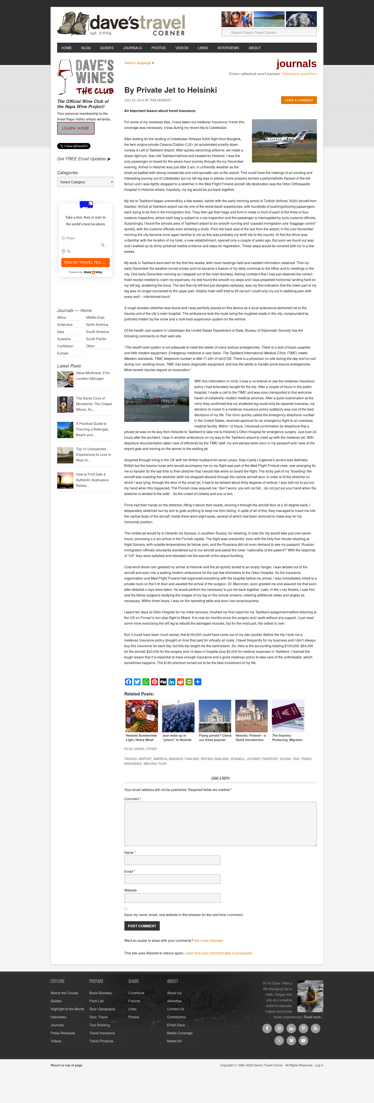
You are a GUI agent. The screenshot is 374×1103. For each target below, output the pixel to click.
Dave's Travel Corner (122, 24)
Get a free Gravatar (208, 940)
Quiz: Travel (98, 1016)
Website (130, 890)
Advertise (174, 1000)
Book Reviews (100, 992)
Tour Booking (99, 1024)
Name (130, 852)
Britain (207, 759)
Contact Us (175, 1008)
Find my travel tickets (86, 262)
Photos (133, 1016)
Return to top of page (66, 1065)
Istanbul (238, 759)
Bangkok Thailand (184, 759)
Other (151, 749)
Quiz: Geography (102, 1008)
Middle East (95, 317)
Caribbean (65, 345)
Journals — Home (74, 310)
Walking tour (154, 763)
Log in (319, 1065)
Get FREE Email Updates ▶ (84, 158)
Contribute (136, 992)
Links (132, 1008)
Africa (61, 317)
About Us (174, 992)
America (160, 759)
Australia (64, 338)
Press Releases (63, 1032)
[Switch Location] (103, 245)
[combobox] (85, 238)
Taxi (296, 759)
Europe (62, 353)
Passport (270, 759)
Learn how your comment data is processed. (218, 952)
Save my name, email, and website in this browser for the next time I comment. (183, 914)
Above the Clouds (64, 992)
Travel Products (101, 1040)
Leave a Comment (299, 100)
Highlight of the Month (67, 1008)
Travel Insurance (102, 1032)
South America (97, 331)
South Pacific (96, 338)
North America (97, 324)
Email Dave (176, 1024)
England (221, 759)
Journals (57, 1024)
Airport (145, 759)
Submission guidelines (299, 73)
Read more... (313, 1016)
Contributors (176, 1016)
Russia (285, 759)
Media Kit (174, 1040)
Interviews (58, 1016)
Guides (56, 1000)
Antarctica (65, 324)
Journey (254, 759)
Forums (134, 1000)
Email (129, 871)
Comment (132, 798)
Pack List (96, 1000)
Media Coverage (180, 1032)
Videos (56, 1040)
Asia (60, 331)
